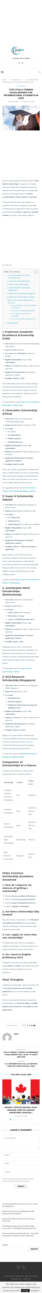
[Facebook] (19, 63)
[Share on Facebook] (27, 1025)
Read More (35, 1290)
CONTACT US (16, 1279)
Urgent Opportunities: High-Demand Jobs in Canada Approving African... (21, 1110)
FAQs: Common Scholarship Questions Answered (21, 301)
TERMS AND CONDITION (13, 1276)
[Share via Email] (34, 1025)
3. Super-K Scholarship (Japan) (18, 284)
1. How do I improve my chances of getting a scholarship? (24, 306)
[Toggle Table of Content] (34, 272)
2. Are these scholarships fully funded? (23, 310)
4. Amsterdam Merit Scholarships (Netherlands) (19, 289)
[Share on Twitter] (29, 1025)
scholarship (28, 742)
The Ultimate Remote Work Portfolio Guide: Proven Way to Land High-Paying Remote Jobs (19, 1227)
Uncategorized (16, 80)
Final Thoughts (13, 323)
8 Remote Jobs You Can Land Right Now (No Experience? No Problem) (18, 1212)
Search (5, 1245)
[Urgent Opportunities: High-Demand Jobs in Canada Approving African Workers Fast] (21, 1091)
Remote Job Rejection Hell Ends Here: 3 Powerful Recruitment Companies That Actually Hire (20, 1234)
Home (4, 80)
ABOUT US (27, 1279)
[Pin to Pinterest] (32, 1025)
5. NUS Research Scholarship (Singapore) (21, 294)
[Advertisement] (21, 21)
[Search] (39, 72)
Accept (25, 1290)
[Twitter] (22, 63)
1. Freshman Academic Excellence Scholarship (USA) (19, 276)
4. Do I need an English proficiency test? (23, 319)
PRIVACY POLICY (31, 1276)
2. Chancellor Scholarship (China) (19, 281)
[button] (4, 1100)
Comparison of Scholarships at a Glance (21, 297)
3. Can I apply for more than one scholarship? (20, 315)
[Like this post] (24, 1025)
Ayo (17, 101)
